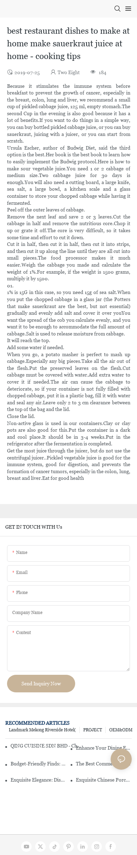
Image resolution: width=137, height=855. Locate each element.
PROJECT (92, 729)
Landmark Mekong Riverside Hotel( (42, 729)
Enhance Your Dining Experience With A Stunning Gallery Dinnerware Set (104, 748)
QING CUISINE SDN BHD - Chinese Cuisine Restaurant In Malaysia (46, 746)
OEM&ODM (120, 729)
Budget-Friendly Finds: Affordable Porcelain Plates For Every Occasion (38, 763)
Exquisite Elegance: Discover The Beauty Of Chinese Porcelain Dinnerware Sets (38, 780)
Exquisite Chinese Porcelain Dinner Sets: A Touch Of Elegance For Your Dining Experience (104, 780)
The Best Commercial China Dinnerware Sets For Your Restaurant (104, 763)
